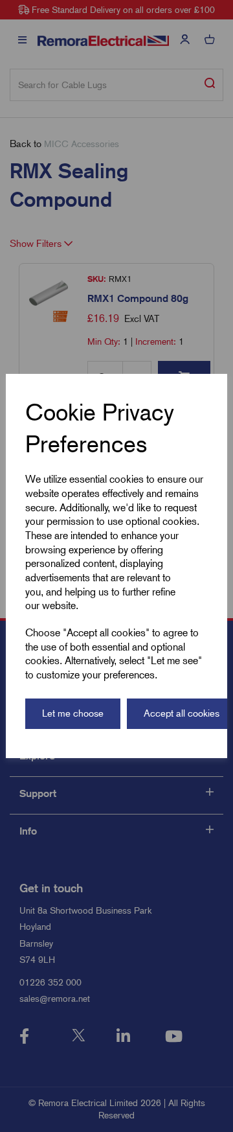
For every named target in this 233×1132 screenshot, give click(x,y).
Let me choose (73, 713)
